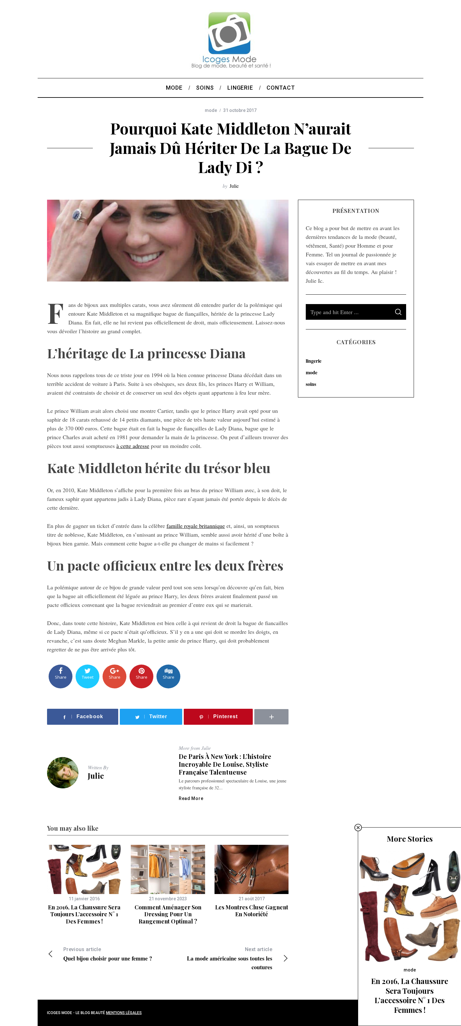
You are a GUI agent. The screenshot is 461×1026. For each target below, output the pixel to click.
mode (211, 110)
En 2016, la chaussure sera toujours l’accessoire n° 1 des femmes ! (84, 914)
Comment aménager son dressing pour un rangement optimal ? (168, 914)
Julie (234, 185)
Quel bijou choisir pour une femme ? (107, 954)
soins (311, 383)
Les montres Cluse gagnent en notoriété (251, 910)
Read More (191, 798)
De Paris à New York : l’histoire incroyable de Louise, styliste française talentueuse (225, 764)
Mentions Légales (124, 1013)
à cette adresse (132, 446)
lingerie (313, 360)
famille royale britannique (196, 525)
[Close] (358, 827)
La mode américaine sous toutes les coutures (229, 958)
